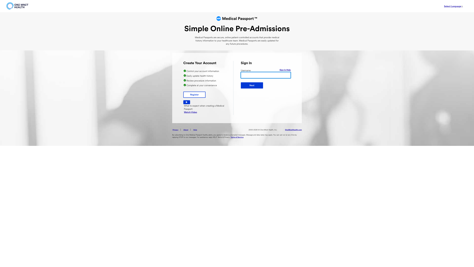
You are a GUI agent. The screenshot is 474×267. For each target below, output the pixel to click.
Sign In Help (285, 70)
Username (246, 70)
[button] (186, 102)
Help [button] (195, 130)
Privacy (175, 130)
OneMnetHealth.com (293, 130)
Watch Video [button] (190, 112)
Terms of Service (237, 137)
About (185, 130)
